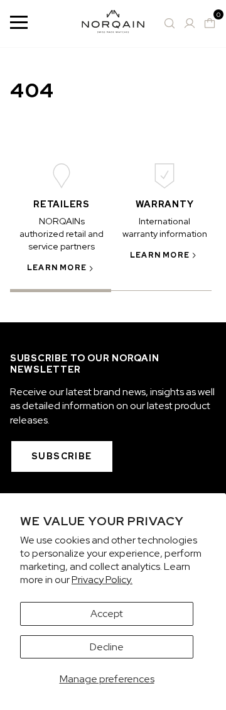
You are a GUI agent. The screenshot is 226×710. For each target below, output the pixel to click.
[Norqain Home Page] (113, 23)
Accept (106, 613)
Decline (107, 646)
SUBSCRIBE (61, 456)
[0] (209, 23)
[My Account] (189, 23)
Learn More (57, 268)
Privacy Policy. (102, 579)
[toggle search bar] (169, 23)
